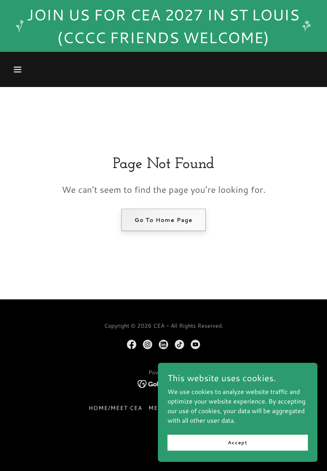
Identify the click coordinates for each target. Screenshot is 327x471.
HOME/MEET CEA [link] (115, 408)
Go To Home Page (163, 220)
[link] (132, 344)
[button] (18, 69)
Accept (237, 442)
